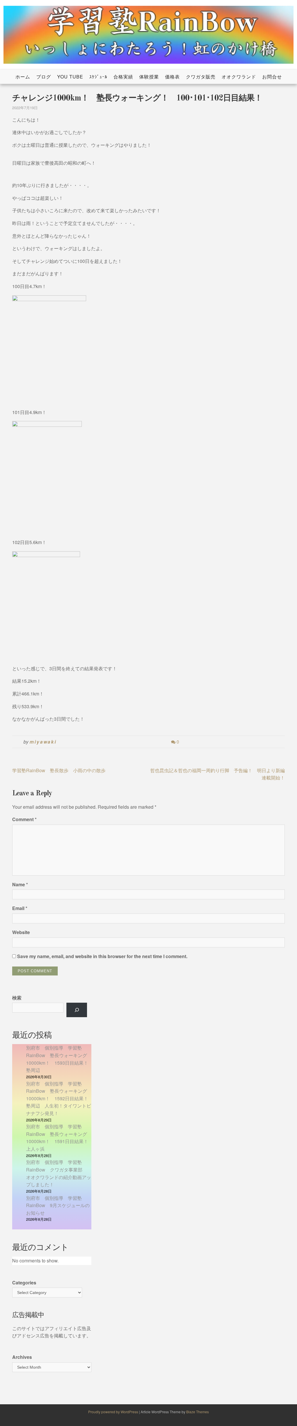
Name (20, 884)
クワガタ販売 (200, 76)
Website (21, 932)
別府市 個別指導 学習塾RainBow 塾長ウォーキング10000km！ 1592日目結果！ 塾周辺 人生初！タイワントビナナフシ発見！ (59, 1098)
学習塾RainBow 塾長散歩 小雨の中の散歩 (59, 770)
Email (19, 908)
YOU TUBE (70, 76)
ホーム (22, 76)
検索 (16, 997)
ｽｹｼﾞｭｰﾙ (98, 76)
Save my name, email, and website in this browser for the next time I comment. (102, 956)
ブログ (43, 76)
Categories (24, 1282)
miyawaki (43, 741)
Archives (22, 1357)
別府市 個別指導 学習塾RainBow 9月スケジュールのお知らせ (58, 1205)
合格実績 (123, 76)
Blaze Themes (197, 1411)
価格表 (172, 76)
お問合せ (272, 76)
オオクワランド (239, 76)
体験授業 (149, 76)
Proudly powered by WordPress (113, 1411)
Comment (24, 819)
